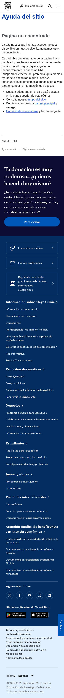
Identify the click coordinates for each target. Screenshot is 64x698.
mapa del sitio (37, 99)
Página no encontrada (33, 149)
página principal (45, 103)
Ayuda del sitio (23, 16)
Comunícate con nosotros (22, 111)
